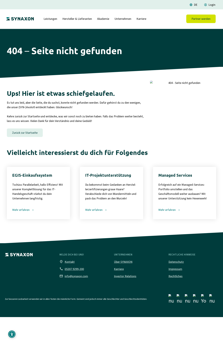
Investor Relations (125, 276)
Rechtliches (175, 276)
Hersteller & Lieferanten (77, 19)
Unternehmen (122, 19)
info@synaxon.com (73, 276)
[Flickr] (195, 300)
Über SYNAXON (123, 262)
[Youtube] (203, 300)
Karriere (141, 19)
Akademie (103, 19)
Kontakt (67, 262)
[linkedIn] (187, 300)
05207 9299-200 (71, 269)
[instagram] (179, 300)
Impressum (175, 269)
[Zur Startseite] (19, 17)
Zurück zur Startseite (25, 133)
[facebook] (171, 300)
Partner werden (200, 19)
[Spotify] (212, 300)
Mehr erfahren (21, 210)
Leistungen (50, 19)
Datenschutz (176, 262)
